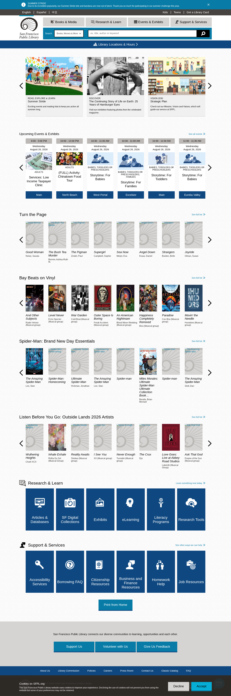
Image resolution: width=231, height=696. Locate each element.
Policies (91, 670)
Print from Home (115, 605)
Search (48, 33)
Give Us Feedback (157, 646)
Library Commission (68, 670)
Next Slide (210, 86)
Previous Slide (21, 86)
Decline (178, 686)
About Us (45, 670)
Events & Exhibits (150, 22)
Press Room (126, 670)
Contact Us (147, 670)
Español (41, 12)
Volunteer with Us (115, 646)
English (26, 12)
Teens (177, 12)
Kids (165, 12)
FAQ (188, 670)
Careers (108, 670)
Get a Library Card (198, 12)
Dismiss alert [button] (208, 5)
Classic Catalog (169, 670)
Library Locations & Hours (116, 44)
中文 (54, 12)
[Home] (29, 28)
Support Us (74, 646)
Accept (201, 686)
